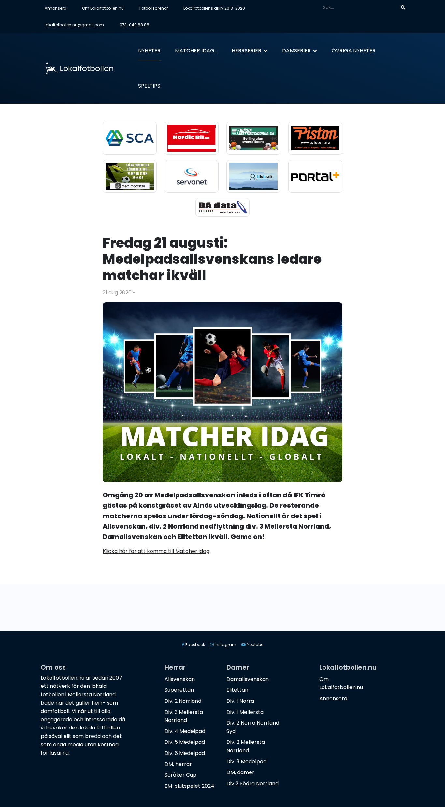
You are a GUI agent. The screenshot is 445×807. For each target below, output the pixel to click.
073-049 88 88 (134, 25)
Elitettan (237, 690)
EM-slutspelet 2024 (189, 786)
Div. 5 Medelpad (185, 742)
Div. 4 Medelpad (185, 731)
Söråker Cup (180, 775)
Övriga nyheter (354, 50)
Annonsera (55, 8)
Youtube (254, 644)
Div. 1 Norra (240, 701)
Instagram (225, 644)
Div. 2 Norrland (183, 701)
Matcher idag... (196, 50)
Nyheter (149, 50)
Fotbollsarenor (153, 8)
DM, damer (240, 772)
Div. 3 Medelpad (246, 761)
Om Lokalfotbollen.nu (103, 8)
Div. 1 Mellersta (245, 712)
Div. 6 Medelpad (185, 753)
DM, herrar (178, 764)
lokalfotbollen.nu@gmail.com (74, 25)
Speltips (149, 86)
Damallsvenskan (247, 679)
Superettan (179, 690)
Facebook (194, 644)
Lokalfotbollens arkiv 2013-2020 (214, 8)
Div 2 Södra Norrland (252, 783)
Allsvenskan (180, 679)
